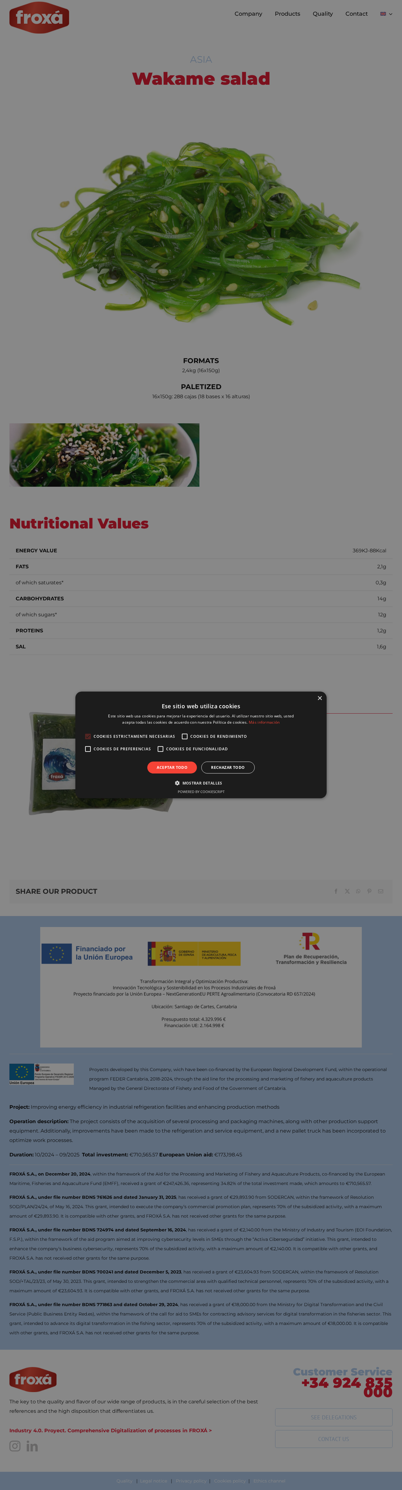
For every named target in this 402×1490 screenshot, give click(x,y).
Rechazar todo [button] (228, 767)
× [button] (319, 698)
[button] (201, 783)
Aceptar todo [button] (172, 767)
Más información (264, 722)
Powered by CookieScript (201, 791)
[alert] (201, 745)
